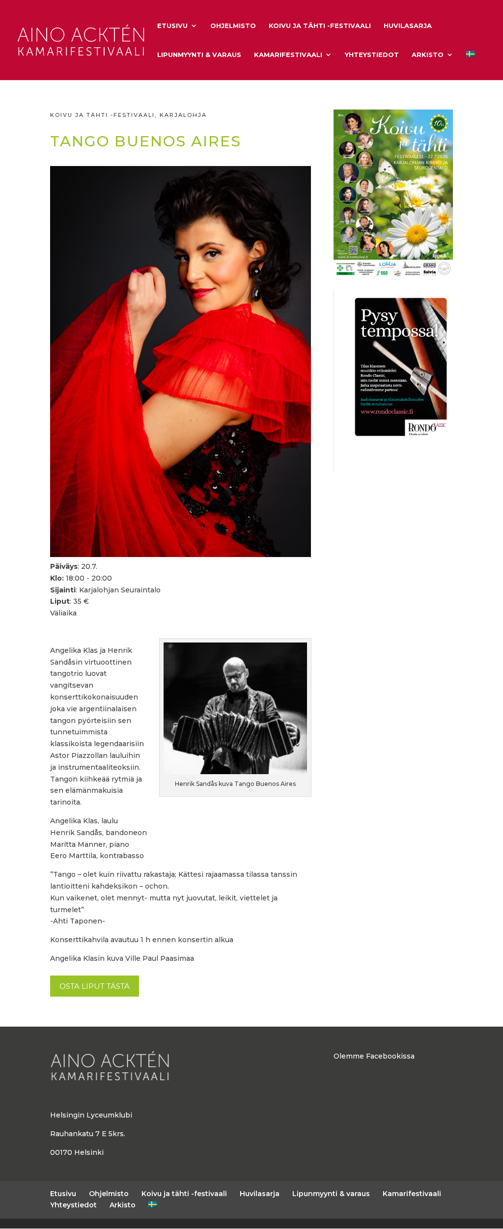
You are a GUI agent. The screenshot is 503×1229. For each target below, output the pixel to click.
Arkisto (428, 54)
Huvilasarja (408, 25)
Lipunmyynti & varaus (199, 54)
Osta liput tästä (94, 986)
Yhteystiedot (372, 54)
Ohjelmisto (233, 25)
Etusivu (172, 25)
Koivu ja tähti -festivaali (320, 25)
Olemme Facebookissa (374, 1056)
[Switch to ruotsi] (470, 65)
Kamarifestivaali (288, 54)
